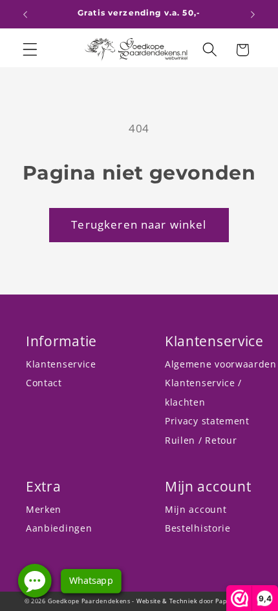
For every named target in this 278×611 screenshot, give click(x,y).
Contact (44, 383)
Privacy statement (207, 421)
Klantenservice (61, 364)
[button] (30, 50)
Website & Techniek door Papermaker (194, 601)
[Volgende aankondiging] (253, 14)
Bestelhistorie (198, 528)
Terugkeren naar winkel (138, 224)
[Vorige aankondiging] (25, 14)
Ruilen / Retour (201, 440)
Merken (43, 509)
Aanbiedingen (59, 528)
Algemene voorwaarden (221, 364)
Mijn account (195, 509)
